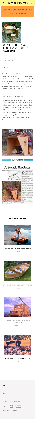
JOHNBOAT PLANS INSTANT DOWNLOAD (18, 249)
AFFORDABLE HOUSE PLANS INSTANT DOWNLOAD (18, 322)
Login (5, 396)
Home (5, 391)
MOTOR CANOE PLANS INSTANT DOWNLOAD (17, 285)
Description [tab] (5, 67)
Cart (4, 393)
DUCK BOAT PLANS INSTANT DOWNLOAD (17, 359)
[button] (3, 3)
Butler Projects (18, 3)
